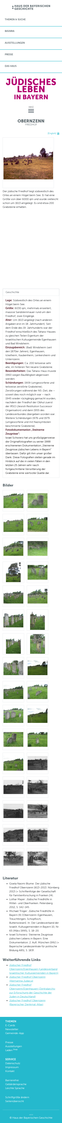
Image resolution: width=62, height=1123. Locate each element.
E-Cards (10, 1025)
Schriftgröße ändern (17, 1097)
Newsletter (11, 1029)
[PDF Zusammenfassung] (58, 133)
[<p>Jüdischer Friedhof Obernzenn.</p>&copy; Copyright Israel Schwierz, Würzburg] (37, 763)
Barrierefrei (12, 1080)
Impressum (12, 1067)
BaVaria (9, 31)
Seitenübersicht (14, 1101)
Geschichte (12, 292)
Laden (11, 1050)
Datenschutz (12, 1063)
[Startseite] (31, 7)
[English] (52, 133)
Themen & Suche (15, 19)
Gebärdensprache (15, 1084)
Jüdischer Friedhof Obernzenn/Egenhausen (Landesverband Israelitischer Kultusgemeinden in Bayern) (33, 969)
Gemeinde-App (14, 1033)
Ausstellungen (15, 42)
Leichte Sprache (14, 1088)
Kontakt (9, 1071)
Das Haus (11, 66)
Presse (9, 54)
